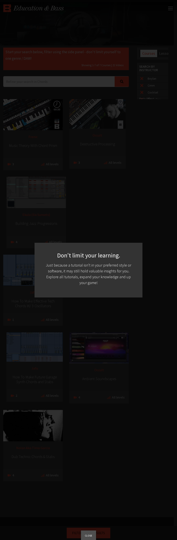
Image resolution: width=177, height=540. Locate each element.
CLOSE (88, 535)
